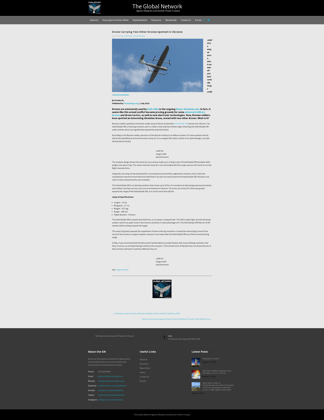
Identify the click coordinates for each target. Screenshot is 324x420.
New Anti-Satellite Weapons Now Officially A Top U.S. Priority (216, 372)
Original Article (122, 269)
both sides (153, 109)
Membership (171, 20)
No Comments (127, 36)
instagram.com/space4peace (110, 399)
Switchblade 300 (181, 123)
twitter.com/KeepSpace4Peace (111, 395)
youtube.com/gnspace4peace (110, 390)
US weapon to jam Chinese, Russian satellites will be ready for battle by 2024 (146, 313)
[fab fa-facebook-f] (204, 20)
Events (198, 20)
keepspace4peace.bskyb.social (111, 381)
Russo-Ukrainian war (187, 109)
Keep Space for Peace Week (115, 20)
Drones (135, 36)
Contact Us (186, 20)
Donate (143, 381)
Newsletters (145, 368)
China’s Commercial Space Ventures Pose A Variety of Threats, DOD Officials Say (177, 319)
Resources (156, 20)
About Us (94, 20)
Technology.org (131, 103)
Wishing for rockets (210, 358)
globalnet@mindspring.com (105, 376)
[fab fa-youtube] (208, 20)
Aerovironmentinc (121, 94)
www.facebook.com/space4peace (112, 385)
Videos (142, 372)
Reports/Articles (140, 20)
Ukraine (142, 36)
